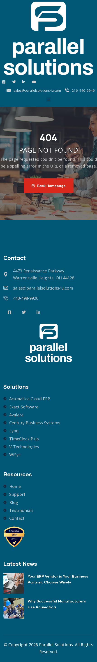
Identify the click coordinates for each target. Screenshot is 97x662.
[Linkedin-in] (38, 312)
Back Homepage (51, 186)
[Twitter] (24, 312)
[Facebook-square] (9, 312)
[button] (48, 99)
